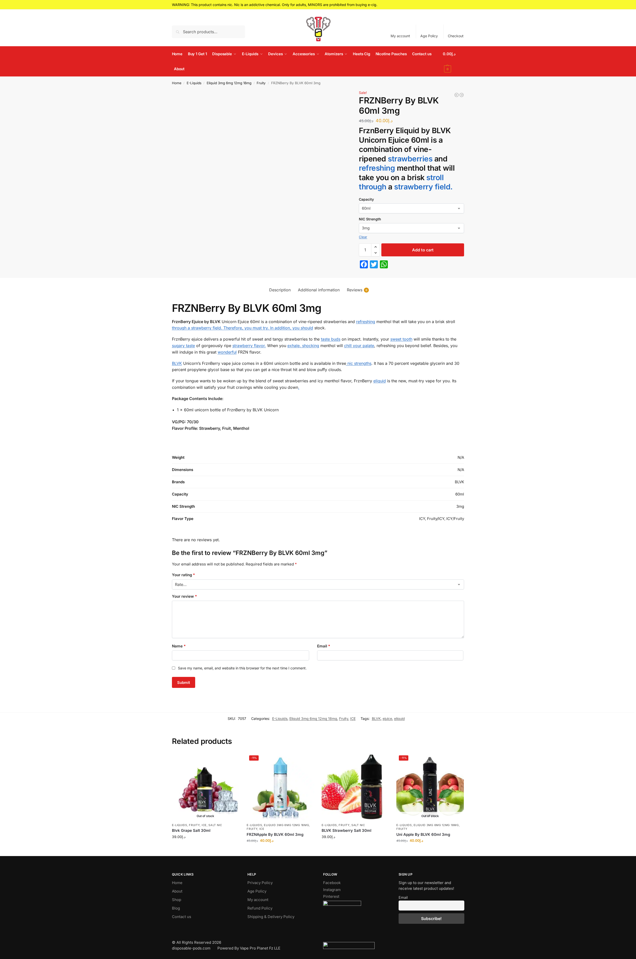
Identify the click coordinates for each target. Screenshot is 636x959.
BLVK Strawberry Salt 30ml (346, 830)
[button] (453, 61)
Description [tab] (280, 289)
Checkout (456, 36)
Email (323, 646)
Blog (176, 908)
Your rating (183, 574)
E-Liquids (194, 83)
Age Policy (429, 36)
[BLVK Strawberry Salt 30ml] (355, 786)
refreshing (377, 167)
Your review (184, 596)
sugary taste (183, 345)
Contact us (181, 916)
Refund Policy (259, 908)
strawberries (410, 158)
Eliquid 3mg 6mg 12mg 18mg (229, 83)
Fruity (261, 83)
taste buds (330, 339)
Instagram (332, 889)
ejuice (387, 718)
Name (179, 646)
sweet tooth (401, 339)
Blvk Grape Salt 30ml (191, 830)
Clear (363, 237)
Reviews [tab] (357, 289)
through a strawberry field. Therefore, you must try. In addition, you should (242, 327)
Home (176, 83)
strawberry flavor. (249, 345)
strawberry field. (423, 186)
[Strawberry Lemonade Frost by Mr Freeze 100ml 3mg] (456, 94)
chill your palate (359, 345)
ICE (353, 718)
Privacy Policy (260, 882)
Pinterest (331, 896)
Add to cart (423, 249)
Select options (205, 847)
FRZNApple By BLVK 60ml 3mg (275, 834)
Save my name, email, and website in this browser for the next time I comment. (242, 668)
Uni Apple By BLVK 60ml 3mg (423, 834)
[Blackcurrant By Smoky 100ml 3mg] (461, 94)
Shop (176, 899)
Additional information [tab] (319, 289)
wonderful (227, 352)
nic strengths (358, 363)
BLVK (177, 363)
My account (400, 36)
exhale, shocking (303, 345)
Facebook (332, 882)
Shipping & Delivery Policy (270, 916)
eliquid (379, 380)
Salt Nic (215, 825)
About (177, 891)
